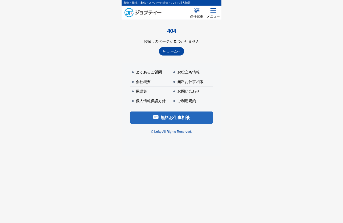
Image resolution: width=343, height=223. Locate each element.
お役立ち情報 (188, 72)
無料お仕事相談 (190, 82)
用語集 (141, 91)
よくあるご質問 (149, 72)
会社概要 (143, 82)
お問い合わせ (188, 91)
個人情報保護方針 (151, 101)
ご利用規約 (186, 101)
